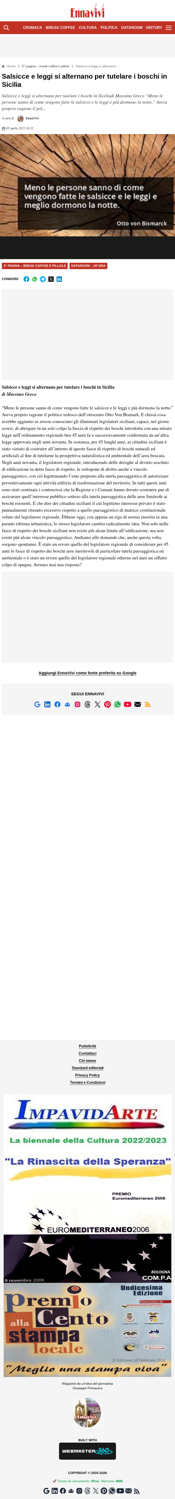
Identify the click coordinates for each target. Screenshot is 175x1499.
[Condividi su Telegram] (42, 279)
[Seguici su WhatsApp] (117, 704)
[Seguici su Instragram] (77, 704)
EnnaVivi (32, 118)
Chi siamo (87, 1061)
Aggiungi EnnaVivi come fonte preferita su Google (87, 673)
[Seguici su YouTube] (127, 704)
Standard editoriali (87, 1068)
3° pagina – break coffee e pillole (45, 66)
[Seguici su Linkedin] (47, 704)
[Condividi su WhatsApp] (34, 279)
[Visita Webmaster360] (87, 1451)
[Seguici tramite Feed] (147, 704)
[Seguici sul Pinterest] (107, 704)
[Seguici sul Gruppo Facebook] (67, 704)
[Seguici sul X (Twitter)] (97, 704)
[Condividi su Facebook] (26, 279)
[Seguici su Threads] (87, 704)
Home (11, 66)
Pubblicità (87, 1046)
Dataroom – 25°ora (88, 266)
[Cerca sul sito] (6, 27)
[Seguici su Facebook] (57, 704)
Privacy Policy (87, 1075)
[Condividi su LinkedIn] (59, 279)
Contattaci (87, 1053)
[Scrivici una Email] (137, 704)
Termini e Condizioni (87, 1082)
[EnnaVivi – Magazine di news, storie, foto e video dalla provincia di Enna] (87, 11)
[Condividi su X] (51, 279)
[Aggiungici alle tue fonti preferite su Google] (37, 704)
